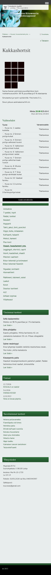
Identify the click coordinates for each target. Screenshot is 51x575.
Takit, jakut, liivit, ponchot (14, 227)
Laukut (6, 281)
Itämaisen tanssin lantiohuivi (14, 444)
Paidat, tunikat (9, 216)
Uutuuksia (7, 209)
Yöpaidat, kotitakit (11, 269)
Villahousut (8, 299)
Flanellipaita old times (12, 422)
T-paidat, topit (9, 212)
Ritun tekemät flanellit (13, 264)
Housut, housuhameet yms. (19, 34)
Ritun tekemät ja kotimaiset (15, 260)
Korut (5, 285)
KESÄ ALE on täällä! (11, 387)
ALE (5, 292)
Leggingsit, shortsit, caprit (14, 249)
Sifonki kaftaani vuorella (13, 429)
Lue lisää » (7, 325)
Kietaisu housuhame (11, 432)
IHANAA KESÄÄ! (9, 393)
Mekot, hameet (9, 238)
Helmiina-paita (9, 425)
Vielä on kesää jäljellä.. (12, 399)
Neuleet (6, 220)
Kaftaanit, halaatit (11, 234)
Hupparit (7, 223)
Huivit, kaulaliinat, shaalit (14, 253)
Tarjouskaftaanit (9, 447)
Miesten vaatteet (10, 257)
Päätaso (5, 34)
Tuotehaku (45, 34)
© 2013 (5, 568)
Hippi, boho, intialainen (13, 231)
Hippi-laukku (8, 441)
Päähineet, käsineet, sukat (14, 277)
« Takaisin (44, 41)
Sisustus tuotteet (10, 288)
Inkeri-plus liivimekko (11, 435)
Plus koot (7, 242)
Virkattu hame (8, 438)
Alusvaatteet (8, 272)
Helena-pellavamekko (12, 419)
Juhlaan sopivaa (9, 296)
